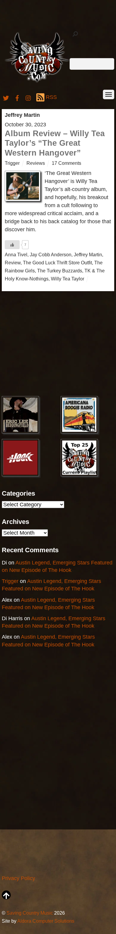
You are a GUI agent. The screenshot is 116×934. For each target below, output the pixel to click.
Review (13, 262)
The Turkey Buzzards (59, 270)
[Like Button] (12, 244)
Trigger (12, 163)
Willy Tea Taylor (67, 278)
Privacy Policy (18, 878)
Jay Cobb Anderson (50, 254)
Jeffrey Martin (88, 254)
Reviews (35, 163)
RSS (51, 97)
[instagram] (28, 97)
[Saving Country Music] (37, 82)
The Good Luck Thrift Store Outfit (57, 262)
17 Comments (66, 163)
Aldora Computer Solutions (45, 921)
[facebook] (17, 97)
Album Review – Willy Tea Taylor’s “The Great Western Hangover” (55, 143)
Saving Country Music (30, 913)
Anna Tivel (16, 254)
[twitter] (6, 97)
